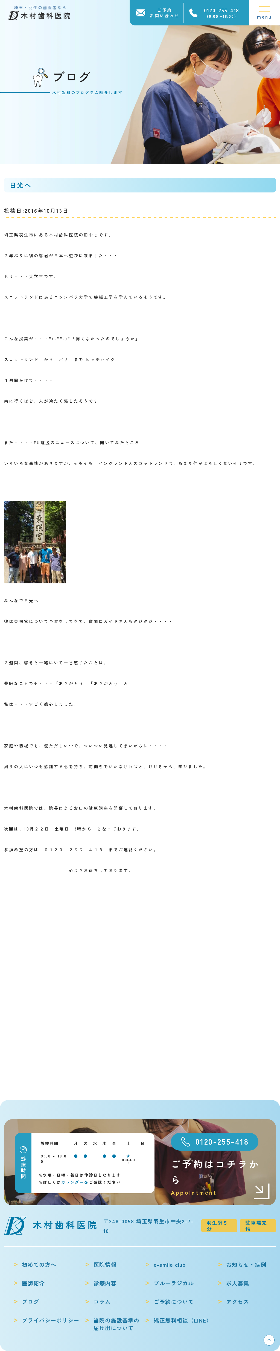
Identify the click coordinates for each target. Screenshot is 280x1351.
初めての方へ (39, 1264)
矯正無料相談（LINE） (183, 1320)
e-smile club (170, 1264)
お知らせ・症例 (246, 1264)
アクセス (237, 1302)
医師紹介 (33, 1283)
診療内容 (105, 1283)
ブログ (30, 1302)
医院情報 (105, 1264)
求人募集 (237, 1283)
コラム (102, 1302)
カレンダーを (75, 1182)
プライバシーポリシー (50, 1320)
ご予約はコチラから (215, 1177)
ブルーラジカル (174, 1283)
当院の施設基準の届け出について (116, 1324)
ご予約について (174, 1302)
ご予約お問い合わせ (164, 12)
